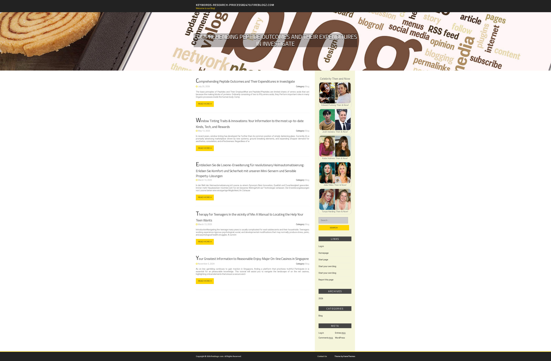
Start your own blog (327, 266)
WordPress (340, 338)
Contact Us (322, 356)
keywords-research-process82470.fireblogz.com (235, 4)
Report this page (326, 280)
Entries (340, 333)
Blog (307, 86)
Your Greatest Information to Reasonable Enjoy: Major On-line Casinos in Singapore (252, 258)
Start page (323, 259)
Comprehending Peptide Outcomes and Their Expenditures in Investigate (245, 81)
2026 (321, 298)
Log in (321, 246)
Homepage (324, 253)
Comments (326, 338)
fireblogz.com (217, 356)
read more (204, 104)
